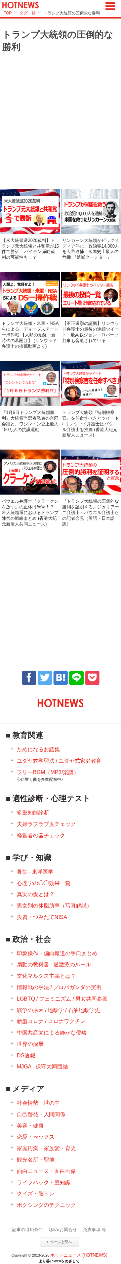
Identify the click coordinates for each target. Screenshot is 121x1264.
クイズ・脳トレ (35, 1193)
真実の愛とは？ (35, 894)
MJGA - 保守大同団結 (42, 1066)
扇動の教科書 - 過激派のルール (54, 964)
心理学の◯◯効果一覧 (44, 883)
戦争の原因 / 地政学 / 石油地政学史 (58, 1010)
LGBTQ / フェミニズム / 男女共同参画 (62, 999)
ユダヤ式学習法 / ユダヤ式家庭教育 (59, 761)
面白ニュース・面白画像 (46, 1171)
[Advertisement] (60, 120)
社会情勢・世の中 (38, 1103)
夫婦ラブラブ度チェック (46, 824)
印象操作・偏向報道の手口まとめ (57, 953)
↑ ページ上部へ (59, 1242)
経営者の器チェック (41, 835)
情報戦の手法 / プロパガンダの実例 (59, 987)
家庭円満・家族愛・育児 (46, 1148)
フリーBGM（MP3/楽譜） (48, 775)
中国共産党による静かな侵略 (52, 1033)
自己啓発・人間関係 (41, 1114)
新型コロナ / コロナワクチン (51, 1021)
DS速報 (26, 1055)
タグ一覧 (27, 13)
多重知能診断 (33, 812)
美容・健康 (30, 1126)
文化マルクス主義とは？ (46, 976)
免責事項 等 (94, 1229)
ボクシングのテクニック (46, 1205)
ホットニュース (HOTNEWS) (78, 1255)
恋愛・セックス (35, 1137)
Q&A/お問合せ (63, 1229)
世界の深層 (30, 1044)
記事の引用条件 (27, 1229)
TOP (8, 13)
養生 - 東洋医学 (35, 872)
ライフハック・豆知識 (44, 1182)
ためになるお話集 (38, 749)
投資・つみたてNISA (42, 917)
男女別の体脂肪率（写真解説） (54, 906)
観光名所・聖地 (35, 1160)
